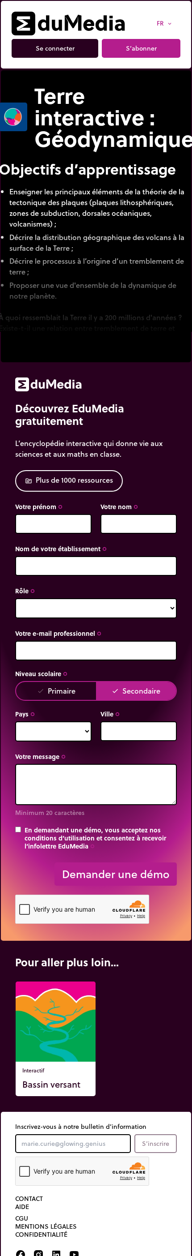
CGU (21, 1218)
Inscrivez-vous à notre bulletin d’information (80, 1127)
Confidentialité (41, 1234)
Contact (29, 1198)
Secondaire (136, 691)
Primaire (56, 691)
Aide (22, 1206)
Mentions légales (46, 1226)
